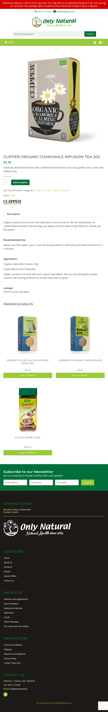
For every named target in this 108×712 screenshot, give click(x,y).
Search (90, 34)
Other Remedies (11, 621)
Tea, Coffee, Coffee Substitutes (55, 190)
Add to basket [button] (28, 375)
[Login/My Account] (95, 42)
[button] (11, 42)
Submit (88, 482)
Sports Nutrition (11, 603)
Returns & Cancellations (15, 654)
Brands (7, 571)
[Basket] (100, 42)
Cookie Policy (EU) (12, 663)
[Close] (105, 4)
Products (8, 567)
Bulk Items (9, 612)
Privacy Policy (10, 658)
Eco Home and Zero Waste (16, 626)
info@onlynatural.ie (66, 11)
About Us (8, 562)
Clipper (13, 195)
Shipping (8, 649)
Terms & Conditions (13, 644)
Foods (37, 190)
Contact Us (9, 580)
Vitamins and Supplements (16, 599)
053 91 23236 (44, 11)
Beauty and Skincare (13, 608)
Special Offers (10, 576)
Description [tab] (13, 214)
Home (7, 558)
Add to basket (20, 182)
